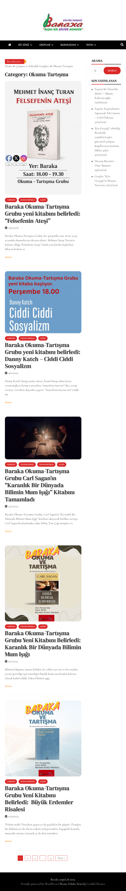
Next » (61, 858)
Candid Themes (96, 884)
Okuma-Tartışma (46, 464)
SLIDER (43, 200)
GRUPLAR (44, 45)
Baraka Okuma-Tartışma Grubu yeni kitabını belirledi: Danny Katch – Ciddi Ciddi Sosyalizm (42, 355)
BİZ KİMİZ (23, 45)
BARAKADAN (68, 45)
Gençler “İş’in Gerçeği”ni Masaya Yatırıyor (105, 180)
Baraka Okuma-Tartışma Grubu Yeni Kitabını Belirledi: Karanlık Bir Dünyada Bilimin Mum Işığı (43, 643)
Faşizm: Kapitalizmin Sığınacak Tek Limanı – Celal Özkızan (107, 113)
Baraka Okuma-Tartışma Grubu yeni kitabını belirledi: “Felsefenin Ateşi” (42, 214)
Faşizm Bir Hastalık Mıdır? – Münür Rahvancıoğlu (106, 93)
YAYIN (89, 45)
